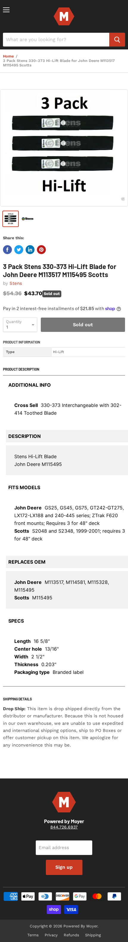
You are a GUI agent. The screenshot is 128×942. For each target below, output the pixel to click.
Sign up (64, 867)
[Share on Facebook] (7, 249)
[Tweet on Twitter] (18, 249)
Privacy (51, 935)
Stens (16, 283)
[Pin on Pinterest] (41, 249)
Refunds (71, 935)
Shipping (93, 935)
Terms (33, 935)
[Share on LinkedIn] (30, 249)
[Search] (117, 39)
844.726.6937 (64, 827)
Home (8, 56)
